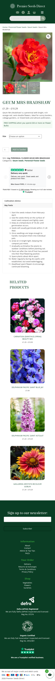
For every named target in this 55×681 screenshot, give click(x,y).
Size (4, 136)
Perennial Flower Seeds (17, 27)
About (27, 545)
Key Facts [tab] (8, 205)
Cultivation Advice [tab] (12, 201)
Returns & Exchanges (27, 567)
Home (5, 27)
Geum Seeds (32, 27)
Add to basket (19, 149)
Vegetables (27, 583)
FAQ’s (27, 553)
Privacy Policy (27, 572)
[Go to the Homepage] (27, 6)
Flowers (27, 585)
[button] (48, 36)
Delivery (27, 564)
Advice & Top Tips (27, 551)
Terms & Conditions (27, 569)
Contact (27, 548)
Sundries (27, 588)
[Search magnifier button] (43, 18)
